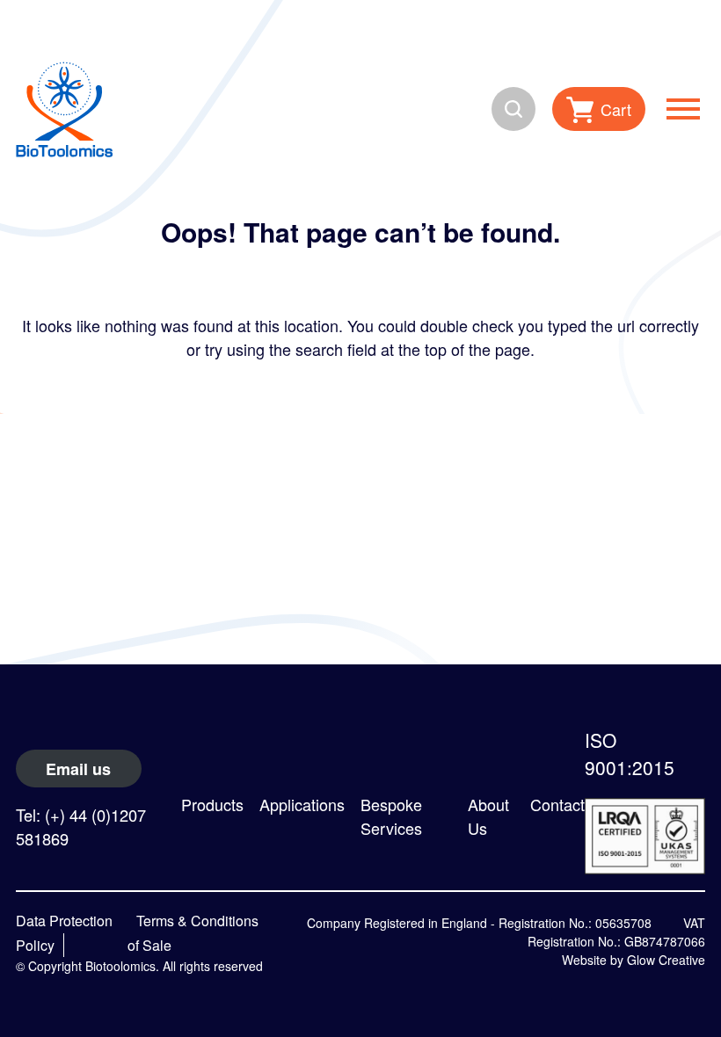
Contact (557, 804)
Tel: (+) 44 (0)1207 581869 (81, 826)
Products (212, 804)
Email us (78, 769)
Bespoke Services (391, 816)
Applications (302, 804)
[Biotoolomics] (64, 109)
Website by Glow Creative (633, 959)
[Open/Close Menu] (683, 109)
